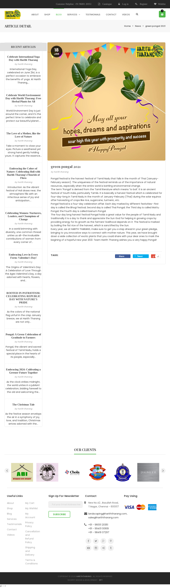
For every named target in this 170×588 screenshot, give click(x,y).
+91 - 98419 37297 (98, 532)
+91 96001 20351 (83, 4)
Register (143, 4)
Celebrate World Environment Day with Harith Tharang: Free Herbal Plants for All (23, 98)
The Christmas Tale (23, 404)
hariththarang (83, 576)
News (138, 26)
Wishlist (162, 4)
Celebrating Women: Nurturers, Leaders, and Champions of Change (23, 216)
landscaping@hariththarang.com (107, 513)
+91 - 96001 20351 (98, 524)
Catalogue (107, 4)
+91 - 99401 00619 (98, 528)
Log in (125, 4)
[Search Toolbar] (137, 14)
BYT (100, 580)
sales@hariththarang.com (103, 517)
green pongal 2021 (155, 26)
